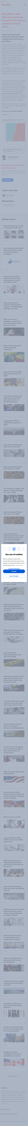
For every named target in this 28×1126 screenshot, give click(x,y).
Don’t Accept (14, 576)
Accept (14, 571)
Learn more (19, 565)
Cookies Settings (14, 568)
